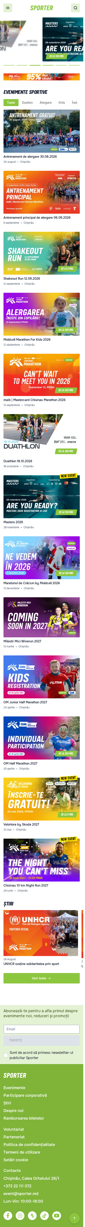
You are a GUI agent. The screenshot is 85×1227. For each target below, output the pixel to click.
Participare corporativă (25, 1095)
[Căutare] (75, 7)
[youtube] (56, 1215)
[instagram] (20, 1215)
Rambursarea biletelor (23, 1118)
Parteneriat (14, 1137)
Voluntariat (13, 1129)
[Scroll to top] (74, 1218)
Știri (7, 1103)
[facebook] (7, 1215)
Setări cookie (15, 1160)
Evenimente (14, 1087)
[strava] (32, 1215)
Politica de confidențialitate (29, 1144)
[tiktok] (44, 1215)
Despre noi (13, 1110)
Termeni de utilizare (21, 1152)
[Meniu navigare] (7, 7)
